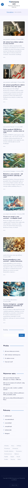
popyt (12, 456)
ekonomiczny (14, 299)
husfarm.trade (8, 430)
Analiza (7, 445)
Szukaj (5, 330)
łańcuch (12, 126)
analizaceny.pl (8, 416)
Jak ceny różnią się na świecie (12, 351)
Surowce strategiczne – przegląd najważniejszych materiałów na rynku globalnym (13, 306)
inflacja (19, 445)
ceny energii (6, 214)
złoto (19, 459)
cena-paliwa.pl (8, 426)
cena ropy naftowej (17, 255)
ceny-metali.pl (8, 423)
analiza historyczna (7, 255)
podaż (6, 456)
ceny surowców (6, 39)
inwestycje (15, 448)
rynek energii (14, 82)
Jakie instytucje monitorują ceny (12, 354)
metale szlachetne (9, 451)
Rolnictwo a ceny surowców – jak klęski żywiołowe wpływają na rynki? (13, 175)
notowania (19, 451)
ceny (13, 445)
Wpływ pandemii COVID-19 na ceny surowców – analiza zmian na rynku (13, 131)
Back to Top (14, 485)
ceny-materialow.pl (9, 419)
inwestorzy (13, 39)
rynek (18, 456)
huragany (13, 171)
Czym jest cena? (9, 361)
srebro (6, 459)
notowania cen (8, 454)
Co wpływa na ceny (9, 358)
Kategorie (7, 433)
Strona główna (10, 12)
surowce (13, 459)
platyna (17, 454)
